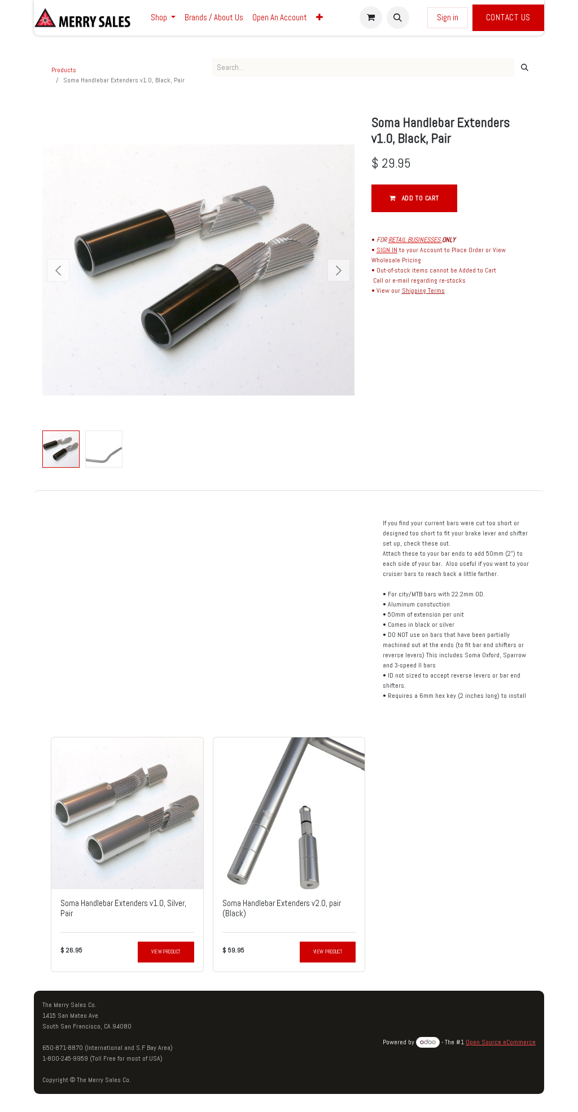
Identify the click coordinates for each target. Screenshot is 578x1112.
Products (63, 69)
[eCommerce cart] (371, 17)
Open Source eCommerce (501, 1042)
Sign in (447, 17)
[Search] (525, 67)
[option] (289, 854)
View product (165, 951)
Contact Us (508, 17)
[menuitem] (163, 18)
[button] (398, 17)
